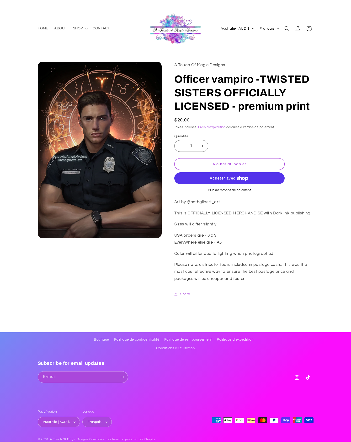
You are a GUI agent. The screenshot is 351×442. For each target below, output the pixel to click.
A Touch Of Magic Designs (69, 439)
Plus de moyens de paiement (229, 190)
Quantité (181, 136)
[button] (80, 28)
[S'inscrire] (122, 377)
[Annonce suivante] (312, 5)
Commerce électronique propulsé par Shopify (122, 439)
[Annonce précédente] (39, 5)
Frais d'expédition (212, 127)
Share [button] (185, 294)
